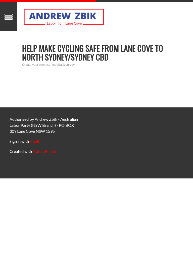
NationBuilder (45, 151)
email (34, 141)
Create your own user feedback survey (48, 65)
